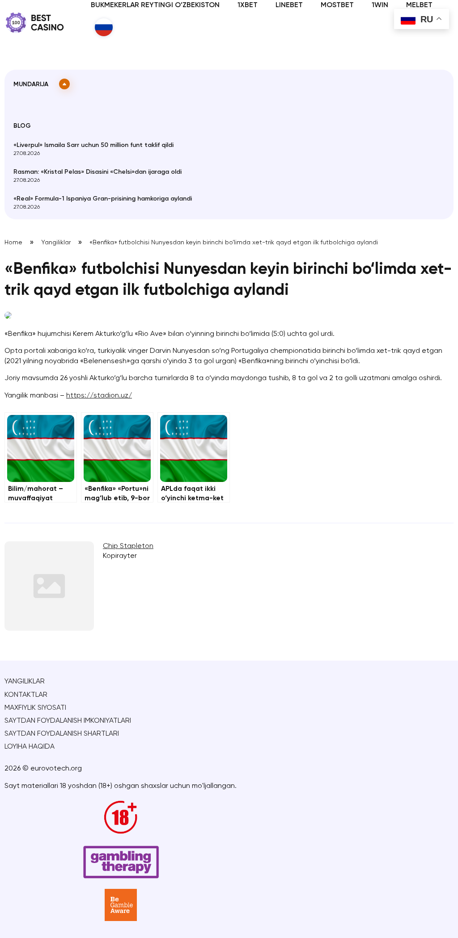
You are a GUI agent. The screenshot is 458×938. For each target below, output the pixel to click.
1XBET (247, 5)
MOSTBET (337, 5)
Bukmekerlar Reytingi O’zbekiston (155, 5)
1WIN (380, 5)
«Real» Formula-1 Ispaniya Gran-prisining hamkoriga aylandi (102, 199)
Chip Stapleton (128, 546)
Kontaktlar (25, 695)
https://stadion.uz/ (99, 395)
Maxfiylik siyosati (35, 708)
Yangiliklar (56, 242)
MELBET (419, 5)
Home (13, 242)
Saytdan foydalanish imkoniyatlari (67, 720)
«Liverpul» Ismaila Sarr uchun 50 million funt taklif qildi (93, 145)
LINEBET (289, 5)
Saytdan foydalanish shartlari (61, 733)
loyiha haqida (29, 746)
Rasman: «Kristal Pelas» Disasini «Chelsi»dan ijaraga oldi (97, 172)
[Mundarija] (64, 84)
